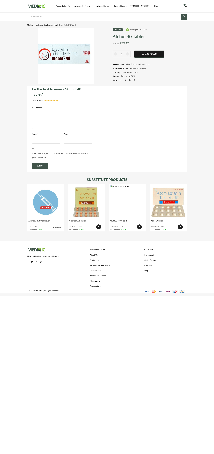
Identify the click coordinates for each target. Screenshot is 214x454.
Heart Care (58, 25)
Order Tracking (150, 260)
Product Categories (63, 6)
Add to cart (151, 54)
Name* (35, 134)
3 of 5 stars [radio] (51, 101)
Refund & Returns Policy (100, 265)
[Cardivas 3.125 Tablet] (86, 202)
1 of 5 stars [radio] (45, 101)
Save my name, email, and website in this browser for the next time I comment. (60, 155)
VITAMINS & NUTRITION (139, 6)
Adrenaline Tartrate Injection (39, 221)
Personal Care (119, 6)
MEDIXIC (39, 291)
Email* (66, 134)
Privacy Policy (95, 271)
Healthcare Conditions (81, 6)
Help (146, 271)
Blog (156, 6)
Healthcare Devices (102, 6)
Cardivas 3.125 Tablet (77, 221)
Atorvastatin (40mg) (138, 68)
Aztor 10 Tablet (157, 221)
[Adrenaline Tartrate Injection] (45, 202)
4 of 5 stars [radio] (54, 101)
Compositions (95, 286)
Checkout (148, 265)
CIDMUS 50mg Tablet (118, 221)
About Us (94, 255)
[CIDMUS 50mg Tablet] (127, 202)
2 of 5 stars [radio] (48, 101)
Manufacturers (96, 281)
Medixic (30, 25)
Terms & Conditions (98, 276)
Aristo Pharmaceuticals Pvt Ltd (137, 64)
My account (149, 255)
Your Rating (37, 100)
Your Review (37, 108)
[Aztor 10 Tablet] (168, 202)
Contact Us (94, 260)
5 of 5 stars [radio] (57, 101)
